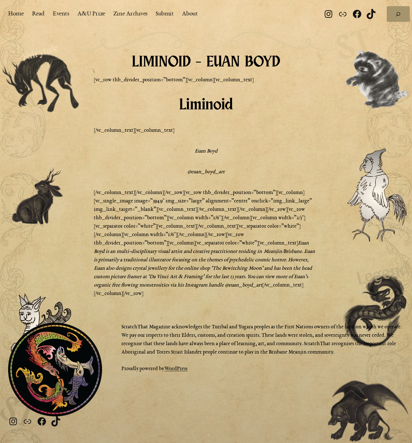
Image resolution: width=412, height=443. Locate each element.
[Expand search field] (398, 14)
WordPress (176, 369)
